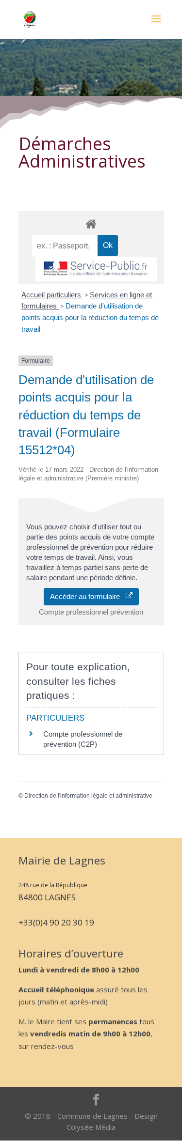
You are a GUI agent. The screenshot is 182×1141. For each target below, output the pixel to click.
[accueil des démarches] (91, 223)
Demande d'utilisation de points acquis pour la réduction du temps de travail (90, 317)
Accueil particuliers (52, 295)
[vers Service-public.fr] (96, 269)
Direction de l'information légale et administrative (88, 795)
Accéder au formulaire (88, 596)
